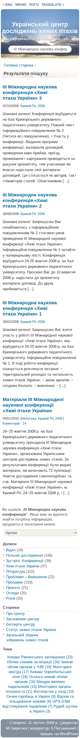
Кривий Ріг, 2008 (32, 106)
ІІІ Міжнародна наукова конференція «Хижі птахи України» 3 (30, 92)
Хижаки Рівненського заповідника (40, 657)
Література (15, 571)
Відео (11, 550)
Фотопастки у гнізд (54, 691)
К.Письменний (63, 728)
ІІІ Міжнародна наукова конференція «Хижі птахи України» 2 (30, 200)
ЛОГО (34, 4)
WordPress (69, 734)
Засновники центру (22, 619)
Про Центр (15, 613)
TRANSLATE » (52, 4)
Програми (14, 582)
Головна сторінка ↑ (20, 65)
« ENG (8, 4)
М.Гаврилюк (16, 728)
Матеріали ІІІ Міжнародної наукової (33, 405)
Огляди (12, 593)
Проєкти (13, 588)
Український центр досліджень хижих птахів (40, 26)
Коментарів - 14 (14, 423)
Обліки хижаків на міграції (33, 662)
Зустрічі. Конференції (25, 561)
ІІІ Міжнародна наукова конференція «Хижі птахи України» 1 (30, 308)
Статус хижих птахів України (31, 630)
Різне (10, 598)
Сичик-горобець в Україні (31, 696)
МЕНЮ (20, 4)
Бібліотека (28, 418)
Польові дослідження (24, 555)
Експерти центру (20, 624)
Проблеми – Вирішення (26, 577)
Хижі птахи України (22, 566)
